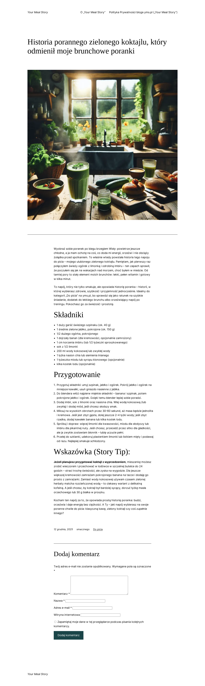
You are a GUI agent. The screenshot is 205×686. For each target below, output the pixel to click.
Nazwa (59, 600)
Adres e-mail (63, 607)
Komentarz (62, 593)
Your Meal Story (37, 12)
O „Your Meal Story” (93, 12)
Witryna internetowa (67, 614)
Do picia (98, 529)
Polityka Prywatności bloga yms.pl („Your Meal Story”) (143, 12)
